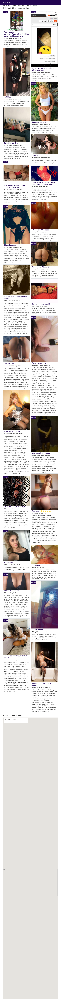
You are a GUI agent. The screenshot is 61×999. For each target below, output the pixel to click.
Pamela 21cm (9, 364)
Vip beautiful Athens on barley (43, 267)
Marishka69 (8, 563)
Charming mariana (39, 122)
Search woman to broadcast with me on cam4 (43, 69)
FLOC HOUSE (7, 2)
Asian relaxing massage (41, 453)
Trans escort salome (12, 431)
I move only (36, 565)
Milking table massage (9, 5)
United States (21, 5)
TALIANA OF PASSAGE (13, 591)
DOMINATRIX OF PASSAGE (14, 507)
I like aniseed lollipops (40, 230)
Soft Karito (36, 156)
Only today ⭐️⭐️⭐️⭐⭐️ (41, 511)
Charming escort (10, 245)
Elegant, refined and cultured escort (15, 298)
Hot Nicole (8, 97)
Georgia (29, 5)
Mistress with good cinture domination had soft (14, 186)
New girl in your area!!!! (41, 304)
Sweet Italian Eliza (11, 143)
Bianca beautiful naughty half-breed (16, 657)
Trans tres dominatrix (40, 363)
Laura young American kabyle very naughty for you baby (43, 183)
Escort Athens (37, 630)
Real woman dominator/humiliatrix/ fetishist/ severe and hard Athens (16, 34)
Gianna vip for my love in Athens (41, 684)
